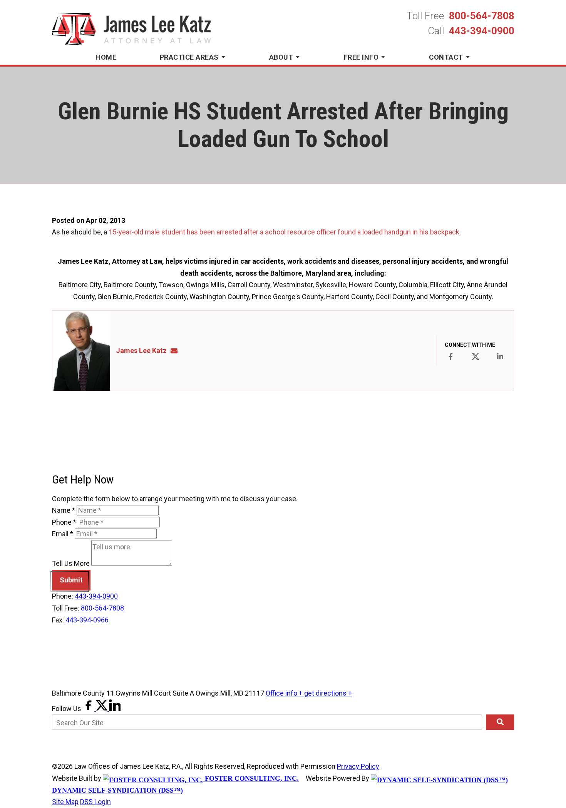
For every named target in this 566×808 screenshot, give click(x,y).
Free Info (361, 57)
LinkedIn (500, 356)
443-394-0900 (481, 31)
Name (63, 510)
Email (62, 534)
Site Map (65, 802)
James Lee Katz (141, 350)
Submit (71, 580)
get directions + (328, 693)
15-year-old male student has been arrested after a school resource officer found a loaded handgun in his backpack (284, 232)
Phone (64, 522)
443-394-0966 (87, 620)
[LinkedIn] (115, 708)
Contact (446, 57)
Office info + (285, 693)
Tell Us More (71, 563)
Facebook (450, 356)
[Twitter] (102, 708)
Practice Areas (189, 57)
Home (105, 57)
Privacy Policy (358, 766)
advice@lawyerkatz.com (176, 350)
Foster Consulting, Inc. (251, 778)
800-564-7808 (481, 16)
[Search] (500, 722)
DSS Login (95, 802)
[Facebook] (89, 708)
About (281, 57)
